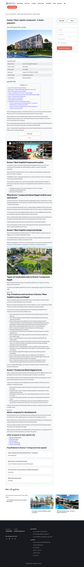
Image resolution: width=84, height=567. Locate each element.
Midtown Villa (12, 437)
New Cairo (27, 3)
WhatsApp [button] (29, 133)
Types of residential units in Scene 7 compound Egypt (20, 92)
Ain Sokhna (48, 3)
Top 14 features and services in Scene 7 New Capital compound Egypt (24, 94)
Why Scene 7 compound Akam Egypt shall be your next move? (22, 89)
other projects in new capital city (15, 99)
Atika (11, 441)
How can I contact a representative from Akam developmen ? (23, 106)
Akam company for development (15, 98)
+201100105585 (8, 531)
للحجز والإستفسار (12, 7)
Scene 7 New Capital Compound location (17, 87)
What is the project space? (16, 108)
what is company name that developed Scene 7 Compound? (23, 103)
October (34, 3)
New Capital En (13, 14)
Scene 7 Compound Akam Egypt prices (17, 96)
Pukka (11, 439)
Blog (54, 3)
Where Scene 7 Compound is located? (18, 104)
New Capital (20, 3)
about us (59, 3)
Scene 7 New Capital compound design (17, 91)
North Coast (41, 3)
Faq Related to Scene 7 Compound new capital (19, 101)
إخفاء (26, 85)
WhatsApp (61, 20)
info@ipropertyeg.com (19, 531)
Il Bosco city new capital (15, 444)
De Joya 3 (12, 442)
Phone (72, 20)
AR (64, 3)
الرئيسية (7, 14)
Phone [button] (29, 137)
